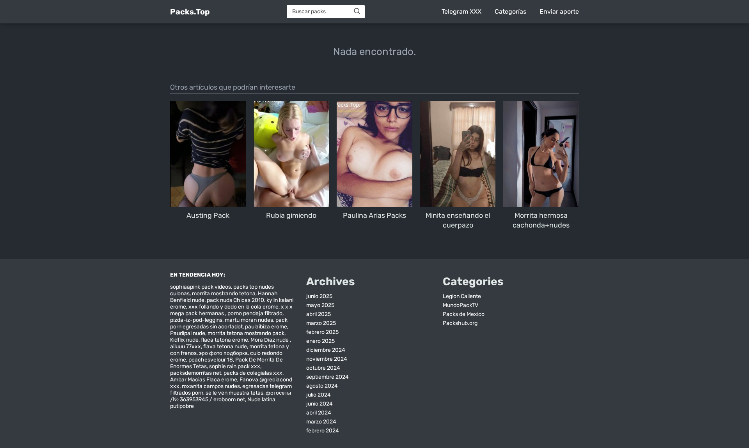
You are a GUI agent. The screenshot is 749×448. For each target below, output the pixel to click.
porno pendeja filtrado (254, 313)
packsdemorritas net (195, 373)
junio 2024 (319, 403)
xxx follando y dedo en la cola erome (233, 306)
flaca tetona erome (224, 340)
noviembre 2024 (326, 359)
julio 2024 (318, 395)
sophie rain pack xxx (234, 366)
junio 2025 (319, 296)
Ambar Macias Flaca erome (203, 379)
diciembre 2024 (325, 350)
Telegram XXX (461, 11)
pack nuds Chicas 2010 (235, 300)
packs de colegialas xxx (253, 373)
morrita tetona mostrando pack (246, 333)
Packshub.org (460, 323)
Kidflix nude (184, 340)
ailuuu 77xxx (185, 346)
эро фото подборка (223, 353)
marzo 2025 (321, 323)
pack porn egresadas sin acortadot (229, 323)
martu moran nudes (249, 320)
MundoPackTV (460, 305)
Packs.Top (190, 11)
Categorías (510, 11)
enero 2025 (320, 341)
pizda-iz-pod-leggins (196, 320)
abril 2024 (318, 412)
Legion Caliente (462, 296)
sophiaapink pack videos (200, 287)
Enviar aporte (559, 11)
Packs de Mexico (464, 314)
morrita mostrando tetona (224, 293)
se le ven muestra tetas (234, 393)
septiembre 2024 (327, 377)
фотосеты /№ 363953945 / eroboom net (230, 396)
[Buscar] (357, 11)
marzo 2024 (321, 421)
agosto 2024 (322, 386)
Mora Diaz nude (270, 340)
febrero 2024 (322, 430)
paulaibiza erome (266, 326)
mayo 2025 (320, 305)
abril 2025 (318, 314)
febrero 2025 (322, 332)
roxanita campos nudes (211, 386)
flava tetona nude (225, 346)
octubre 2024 (323, 368)
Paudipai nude (187, 333)
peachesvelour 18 (210, 359)
